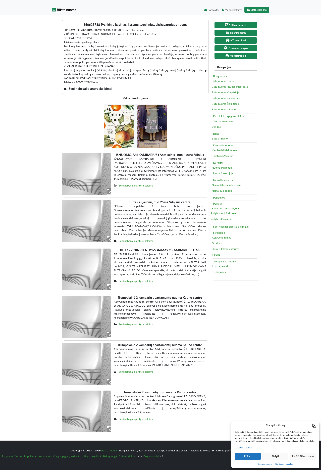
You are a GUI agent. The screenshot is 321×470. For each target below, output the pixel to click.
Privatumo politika (223, 450)
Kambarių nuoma (223, 145)
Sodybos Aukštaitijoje (223, 213)
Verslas (216, 254)
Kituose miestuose (222, 121)
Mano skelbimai (233, 10)
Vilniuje (216, 127)
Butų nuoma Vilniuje (224, 109)
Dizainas (217, 243)
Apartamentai (220, 266)
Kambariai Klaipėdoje (224, 150)
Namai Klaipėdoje (222, 191)
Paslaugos (219, 197)
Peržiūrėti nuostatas (303, 456)
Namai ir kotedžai (223, 180)
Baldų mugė (110, 456)
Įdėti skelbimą (258, 10)
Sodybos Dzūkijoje (221, 219)
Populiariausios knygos (37, 456)
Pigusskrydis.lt (92, 456)
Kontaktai (213, 10)
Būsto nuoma (66, 10)
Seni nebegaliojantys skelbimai (136, 185)
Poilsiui (217, 203)
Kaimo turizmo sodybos (225, 208)
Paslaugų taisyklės (200, 450)
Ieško (216, 133)
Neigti (275, 456)
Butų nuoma (220, 76)
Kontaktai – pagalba (284, 464)
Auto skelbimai (127, 456)
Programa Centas (12, 456)
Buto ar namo (220, 138)
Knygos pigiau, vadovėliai (67, 456)
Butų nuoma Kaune (223, 81)
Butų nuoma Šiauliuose (225, 104)
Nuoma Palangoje (222, 167)
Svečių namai (219, 272)
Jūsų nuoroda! (150, 456)
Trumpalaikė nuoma (224, 261)
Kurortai (218, 163)
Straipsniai (219, 232)
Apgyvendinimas (221, 237)
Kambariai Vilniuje (222, 156)
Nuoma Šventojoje (222, 173)
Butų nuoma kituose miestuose (230, 86)
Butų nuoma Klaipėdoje (225, 92)
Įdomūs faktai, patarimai (226, 249)
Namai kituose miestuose (226, 185)
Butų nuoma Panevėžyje (226, 98)
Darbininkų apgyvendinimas (229, 116)
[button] (314, 425)
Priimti (247, 456)
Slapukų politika (265, 464)
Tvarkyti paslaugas (244, 447)
